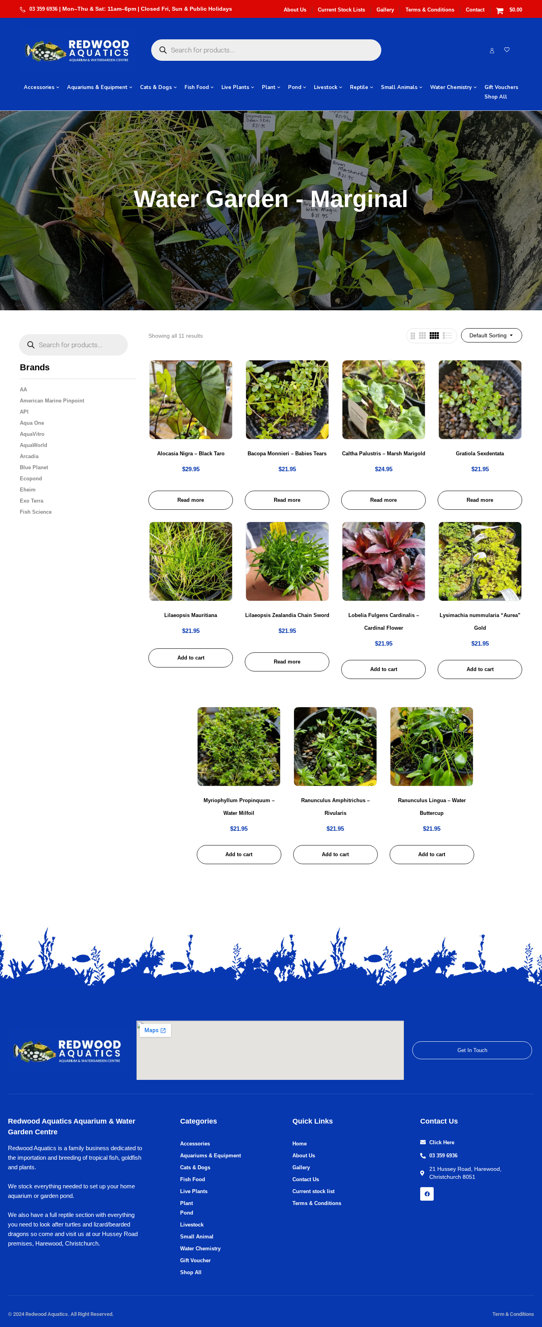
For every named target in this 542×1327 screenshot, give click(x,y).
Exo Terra (31, 501)
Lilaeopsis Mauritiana (190, 615)
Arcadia (29, 456)
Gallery (385, 10)
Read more (190, 500)
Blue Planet (34, 467)
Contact (475, 10)
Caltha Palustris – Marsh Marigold (383, 454)
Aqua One (32, 423)
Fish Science (36, 512)
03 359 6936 (43, 9)
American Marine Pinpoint (52, 401)
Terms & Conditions (430, 10)
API (24, 412)
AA (23, 390)
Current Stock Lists (341, 10)
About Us (295, 10)
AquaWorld (33, 445)
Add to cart (190, 658)
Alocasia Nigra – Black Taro (191, 454)
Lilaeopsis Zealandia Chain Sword (287, 615)
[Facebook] (427, 1194)
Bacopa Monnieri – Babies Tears (287, 454)
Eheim (28, 490)
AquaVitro (32, 434)
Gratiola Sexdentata (480, 454)
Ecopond (31, 479)
